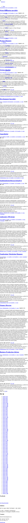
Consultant (2, 214)
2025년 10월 (5, 406)
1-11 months (11, 131)
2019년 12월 (5, 477)
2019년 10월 (5, 479)
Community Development (5, 96)
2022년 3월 (5, 449)
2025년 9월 (5, 407)
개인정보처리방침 (4, 503)
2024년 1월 (5, 428)
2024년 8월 (5, 419)
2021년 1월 (5, 463)
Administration (3, 177)
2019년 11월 (5, 478)
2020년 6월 (5, 471)
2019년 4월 (5, 488)
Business (2, 251)
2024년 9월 (5, 418)
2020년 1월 (5, 475)
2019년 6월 (5, 485)
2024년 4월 (5, 423)
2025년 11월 (5, 404)
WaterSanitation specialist (9, 10)
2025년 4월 (5, 414)
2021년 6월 (5, 458)
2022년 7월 (5, 444)
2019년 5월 (5, 486)
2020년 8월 (5, 470)
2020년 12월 (5, 464)
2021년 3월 (5, 460)
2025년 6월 (5, 411)
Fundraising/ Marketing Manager (11, 254)
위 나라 (12, 30)
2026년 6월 (5, 398)
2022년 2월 (5, 451)
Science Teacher (5, 70)
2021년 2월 (5, 462)
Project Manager (5, 41)
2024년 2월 (5, 426)
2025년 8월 (5, 408)
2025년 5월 (5, 413)
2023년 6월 (5, 434)
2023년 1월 (5, 438)
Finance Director (5, 305)
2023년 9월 (5, 432)
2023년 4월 (5, 436)
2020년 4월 (5, 473)
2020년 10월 (5, 467)
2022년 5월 (5, 447)
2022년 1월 (5, 452)
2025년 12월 (5, 403)
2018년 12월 (5, 493)
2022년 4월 (5, 448)
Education (2, 67)
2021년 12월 (5, 453)
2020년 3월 (5, 474)
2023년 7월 (5, 433)
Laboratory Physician (7, 217)
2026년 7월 (5, 396)
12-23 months (10, 7)
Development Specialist (8, 99)
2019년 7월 (5, 483)
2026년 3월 (5, 400)
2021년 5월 (5, 459)
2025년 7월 (5, 410)
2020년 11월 (5, 466)
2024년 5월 (5, 422)
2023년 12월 (5, 429)
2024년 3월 (5, 425)
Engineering (2, 7)
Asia (6, 7)
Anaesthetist (4, 134)
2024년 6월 (5, 421)
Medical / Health (3, 131)
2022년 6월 (5, 445)
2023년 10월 (5, 430)
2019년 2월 (5, 490)
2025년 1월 (5, 415)
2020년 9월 (5, 468)
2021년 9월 (5, 455)
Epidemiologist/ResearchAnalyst (11, 180)
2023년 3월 (5, 437)
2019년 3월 (5, 489)
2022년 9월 (5, 441)
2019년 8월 (5, 482)
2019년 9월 (5, 481)
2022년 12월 (5, 440)
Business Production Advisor (9, 352)
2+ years (15, 7)
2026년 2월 (5, 402)
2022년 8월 (5, 443)
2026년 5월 (5, 399)
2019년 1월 (5, 492)
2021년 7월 (5, 456)
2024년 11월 (5, 417)
